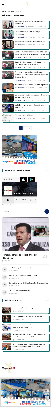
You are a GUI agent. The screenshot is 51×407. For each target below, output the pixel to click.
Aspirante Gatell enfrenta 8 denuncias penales (31, 84)
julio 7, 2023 (33, 110)
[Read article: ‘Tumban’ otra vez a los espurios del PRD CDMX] (25, 234)
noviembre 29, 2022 (36, 118)
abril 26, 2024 (34, 57)
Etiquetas (11, 11)
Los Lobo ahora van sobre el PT (20, 290)
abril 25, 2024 (34, 67)
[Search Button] (46, 211)
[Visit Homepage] (27, 4)
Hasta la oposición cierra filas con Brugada (30, 41)
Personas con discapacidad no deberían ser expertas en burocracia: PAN (29, 335)
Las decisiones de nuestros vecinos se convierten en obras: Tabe (27, 326)
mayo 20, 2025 (33, 45)
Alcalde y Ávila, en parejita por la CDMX (23, 275)
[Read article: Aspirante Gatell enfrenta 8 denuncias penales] (8, 87)
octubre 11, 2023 (35, 88)
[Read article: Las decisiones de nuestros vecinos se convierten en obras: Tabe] (6, 327)
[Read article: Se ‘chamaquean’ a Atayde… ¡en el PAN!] (6, 318)
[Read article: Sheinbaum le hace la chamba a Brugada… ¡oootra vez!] (8, 24)
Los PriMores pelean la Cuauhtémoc (22, 268)
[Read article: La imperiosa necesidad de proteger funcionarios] (8, 34)
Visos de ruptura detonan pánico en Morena (29, 308)
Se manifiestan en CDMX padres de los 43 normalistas (28, 283)
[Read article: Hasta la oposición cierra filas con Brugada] (8, 44)
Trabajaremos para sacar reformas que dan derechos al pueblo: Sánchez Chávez (29, 345)
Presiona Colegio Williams (24, 115)
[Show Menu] (3, 4)
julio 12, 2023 (34, 100)
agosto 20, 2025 (34, 27)
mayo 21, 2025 (33, 37)
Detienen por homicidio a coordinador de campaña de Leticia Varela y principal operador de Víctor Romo (31, 74)
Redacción (21, 27)
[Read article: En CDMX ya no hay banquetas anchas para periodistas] (8, 108)
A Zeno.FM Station (8, 205)
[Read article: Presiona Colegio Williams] (8, 118)
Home (4, 11)
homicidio (19, 11)
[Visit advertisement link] (25, 392)
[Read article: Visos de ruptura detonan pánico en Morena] (6, 310)
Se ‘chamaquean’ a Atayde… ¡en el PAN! (27, 316)
